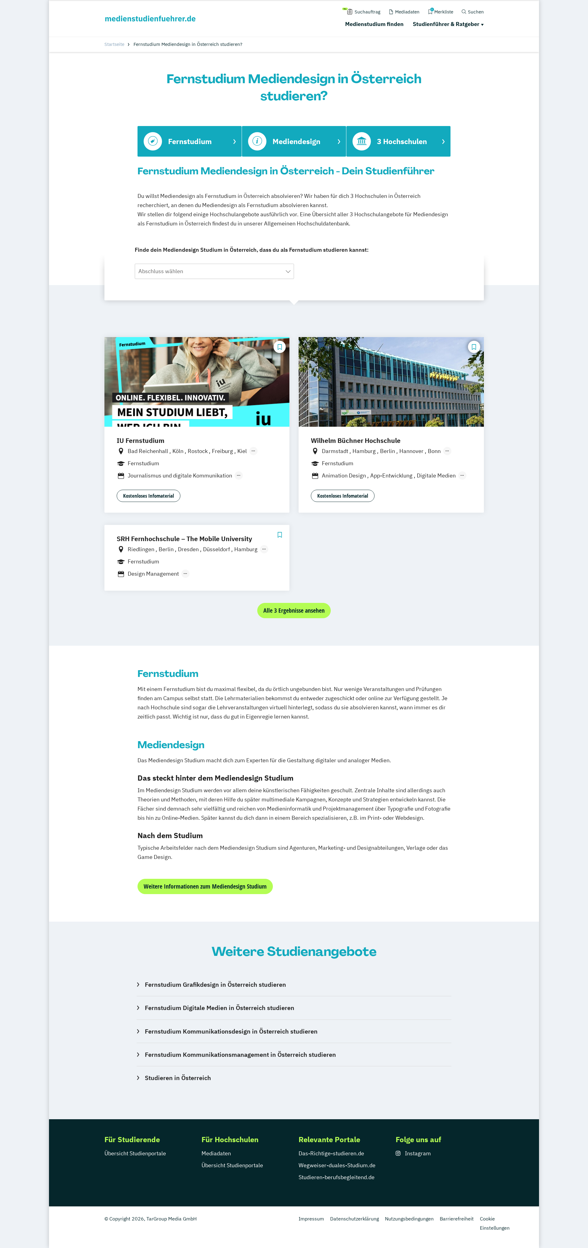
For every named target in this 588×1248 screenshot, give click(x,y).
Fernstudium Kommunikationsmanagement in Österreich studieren (240, 1054)
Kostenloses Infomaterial (148, 495)
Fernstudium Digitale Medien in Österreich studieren (219, 1008)
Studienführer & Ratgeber (446, 24)
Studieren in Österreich (178, 1078)
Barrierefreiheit (457, 1219)
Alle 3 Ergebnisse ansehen (294, 610)
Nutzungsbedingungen (409, 1219)
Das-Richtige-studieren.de (331, 1153)
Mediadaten (216, 1153)
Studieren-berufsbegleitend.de (337, 1177)
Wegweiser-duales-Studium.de (337, 1165)
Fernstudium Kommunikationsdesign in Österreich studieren (231, 1031)
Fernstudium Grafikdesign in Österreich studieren (215, 984)
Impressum (311, 1219)
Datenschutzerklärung (354, 1219)
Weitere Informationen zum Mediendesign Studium (205, 886)
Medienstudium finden (374, 24)
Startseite (114, 44)
